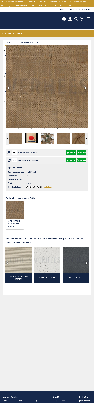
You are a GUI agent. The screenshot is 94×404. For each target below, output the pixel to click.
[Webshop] (81, 19)
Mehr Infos (48, 187)
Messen (73, 10)
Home (5, 401)
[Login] (70, 19)
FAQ (35, 401)
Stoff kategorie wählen (13, 33)
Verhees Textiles (13, 21)
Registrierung (85, 10)
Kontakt (64, 10)
